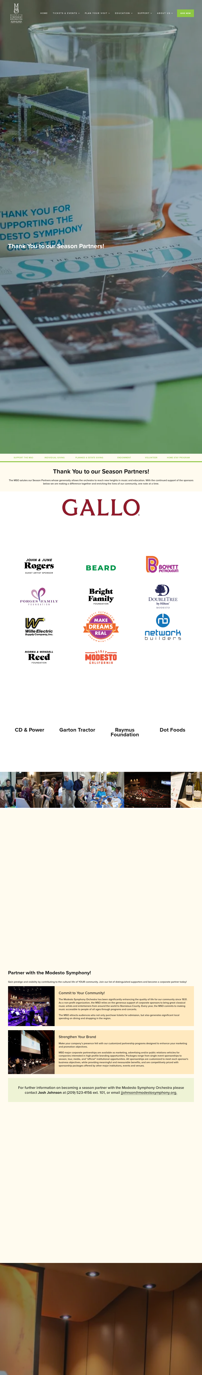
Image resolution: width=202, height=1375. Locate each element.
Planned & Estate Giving (89, 457)
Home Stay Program (178, 457)
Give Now (185, 13)
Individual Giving (55, 457)
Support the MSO (23, 457)
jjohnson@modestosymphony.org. (149, 1092)
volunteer (151, 457)
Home (44, 13)
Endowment (124, 457)
